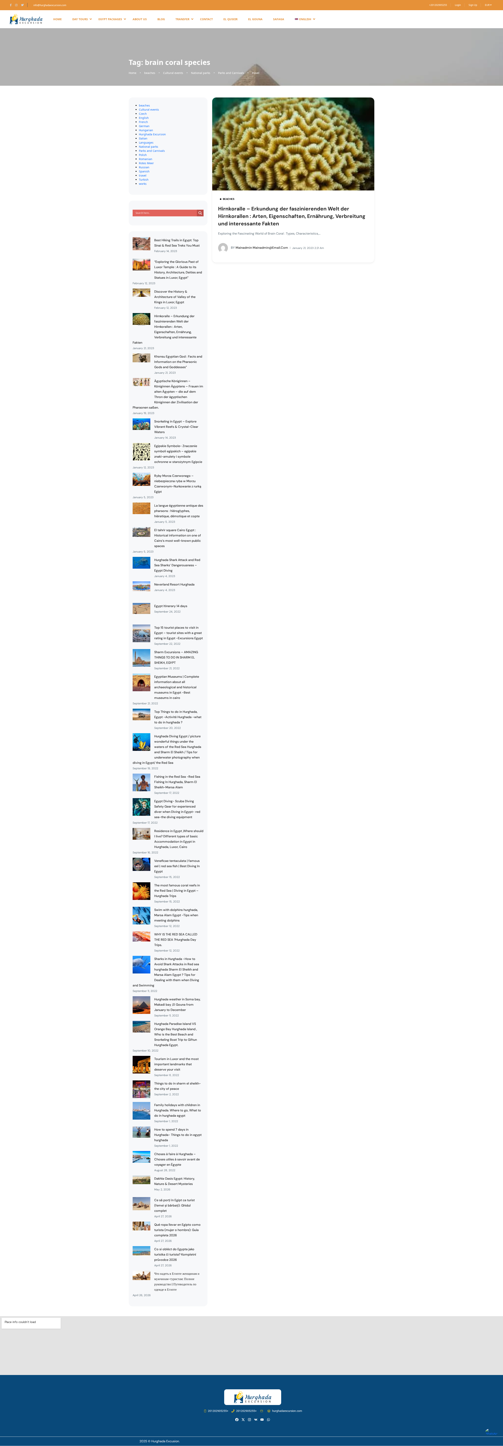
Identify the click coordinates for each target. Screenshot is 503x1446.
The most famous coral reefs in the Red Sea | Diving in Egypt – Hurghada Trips (177, 890)
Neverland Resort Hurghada (174, 584)
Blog (161, 19)
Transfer (182, 19)
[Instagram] (249, 1419)
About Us (140, 19)
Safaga (278, 19)
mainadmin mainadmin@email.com (259, 248)
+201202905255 (438, 5)
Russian (144, 167)
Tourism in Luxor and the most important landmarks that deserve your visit (176, 1064)
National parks (200, 73)
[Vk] (255, 1419)
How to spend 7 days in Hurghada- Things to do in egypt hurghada (178, 1134)
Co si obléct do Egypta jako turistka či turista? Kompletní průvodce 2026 (175, 1254)
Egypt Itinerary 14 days (170, 606)
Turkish (144, 179)
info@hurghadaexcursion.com (49, 5)
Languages (146, 142)
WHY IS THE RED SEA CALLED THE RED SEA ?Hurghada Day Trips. (175, 939)
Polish (143, 155)
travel (255, 73)
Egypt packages (110, 19)
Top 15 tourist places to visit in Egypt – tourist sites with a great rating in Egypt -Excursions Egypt (178, 633)
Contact (206, 19)
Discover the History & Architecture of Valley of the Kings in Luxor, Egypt (175, 297)
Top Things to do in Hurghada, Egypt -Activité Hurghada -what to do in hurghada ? (177, 717)
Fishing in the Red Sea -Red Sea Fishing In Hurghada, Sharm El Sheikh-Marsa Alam (177, 782)
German (144, 126)
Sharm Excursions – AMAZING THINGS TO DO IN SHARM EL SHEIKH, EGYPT (176, 657)
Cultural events (173, 73)
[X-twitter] (243, 1419)
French (143, 122)
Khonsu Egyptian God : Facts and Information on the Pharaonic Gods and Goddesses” (178, 361)
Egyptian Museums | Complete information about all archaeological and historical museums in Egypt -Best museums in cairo (176, 687)
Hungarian (146, 130)
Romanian (145, 159)
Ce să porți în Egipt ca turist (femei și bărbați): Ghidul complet (174, 1205)
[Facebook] (237, 1419)
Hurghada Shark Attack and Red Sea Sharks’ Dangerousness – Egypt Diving (177, 565)
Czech (143, 114)
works (143, 184)
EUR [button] (487, 5)
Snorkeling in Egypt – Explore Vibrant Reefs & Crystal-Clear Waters (176, 426)
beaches (149, 73)
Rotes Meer (146, 163)
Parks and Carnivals (231, 73)
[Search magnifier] (200, 213)
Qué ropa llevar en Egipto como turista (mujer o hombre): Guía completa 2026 (177, 1230)
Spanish (144, 171)
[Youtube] (262, 1419)
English (144, 118)
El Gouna (255, 19)
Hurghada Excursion (152, 134)
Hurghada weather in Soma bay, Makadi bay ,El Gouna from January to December (177, 1004)
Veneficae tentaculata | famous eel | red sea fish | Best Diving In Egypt (177, 866)
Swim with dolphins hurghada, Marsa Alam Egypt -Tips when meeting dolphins (176, 915)
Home (57, 19)
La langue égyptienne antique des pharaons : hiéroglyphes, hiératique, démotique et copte (178, 511)
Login (458, 5)
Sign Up (473, 5)
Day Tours (80, 19)
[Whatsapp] (268, 1419)
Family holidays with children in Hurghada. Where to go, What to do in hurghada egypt (177, 1110)
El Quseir (230, 19)
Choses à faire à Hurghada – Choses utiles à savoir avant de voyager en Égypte (177, 1159)
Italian (143, 138)
